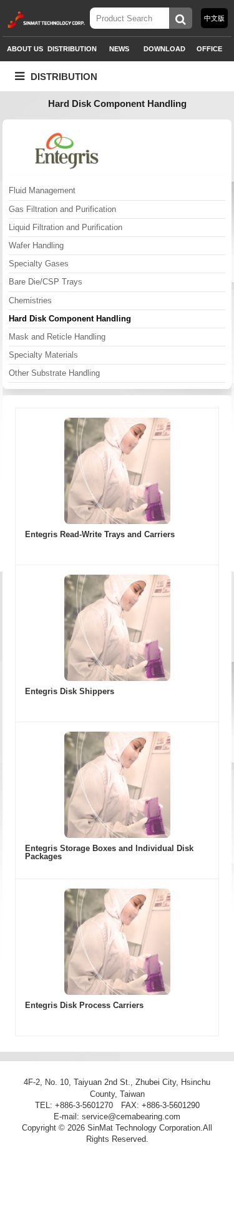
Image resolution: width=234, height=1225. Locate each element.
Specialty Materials (43, 355)
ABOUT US (25, 49)
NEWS (119, 49)
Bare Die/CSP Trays (45, 281)
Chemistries (30, 300)
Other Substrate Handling (54, 373)
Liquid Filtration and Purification (65, 227)
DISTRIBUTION (72, 49)
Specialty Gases (39, 263)
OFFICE (209, 49)
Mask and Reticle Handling (57, 336)
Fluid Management (42, 190)
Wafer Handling (36, 245)
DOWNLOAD (164, 49)
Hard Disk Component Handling (70, 318)
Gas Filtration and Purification (62, 209)
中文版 (214, 18)
